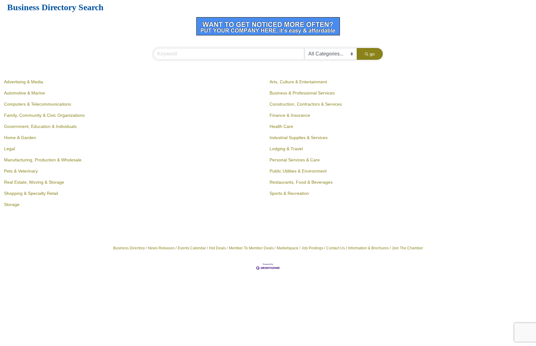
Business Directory (129, 248)
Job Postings (312, 248)
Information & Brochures (368, 248)
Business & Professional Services (302, 92)
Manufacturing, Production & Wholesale (43, 159)
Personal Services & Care (295, 159)
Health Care (281, 126)
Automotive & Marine (24, 92)
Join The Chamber (407, 248)
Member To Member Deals (251, 248)
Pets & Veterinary (21, 171)
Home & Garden (20, 137)
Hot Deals (217, 248)
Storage (12, 204)
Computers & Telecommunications (37, 104)
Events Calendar (192, 248)
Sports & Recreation (289, 193)
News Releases (161, 248)
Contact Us (335, 248)
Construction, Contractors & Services (306, 104)
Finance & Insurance (290, 115)
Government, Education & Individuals (40, 126)
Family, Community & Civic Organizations (44, 115)
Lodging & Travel (286, 148)
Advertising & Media (23, 81)
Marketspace (287, 248)
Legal (9, 148)
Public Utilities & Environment (298, 171)
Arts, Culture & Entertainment (298, 81)
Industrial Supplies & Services (299, 137)
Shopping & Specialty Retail (31, 193)
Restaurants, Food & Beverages (301, 182)
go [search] (372, 53)
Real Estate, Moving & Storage (34, 182)
